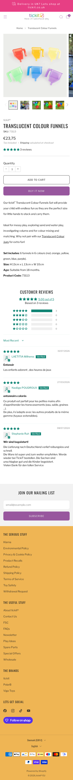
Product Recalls (12, 560)
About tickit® (11, 610)
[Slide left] (6, 105)
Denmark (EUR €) (34, 740)
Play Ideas (9, 641)
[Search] (61, 17)
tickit (6, 678)
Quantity (9, 163)
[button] (11, 149)
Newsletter (10, 634)
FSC (5, 622)
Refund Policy (11, 566)
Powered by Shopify (36, 771)
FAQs (6, 628)
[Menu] (5, 17)
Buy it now (36, 190)
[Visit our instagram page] (13, 711)
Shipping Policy (12, 572)
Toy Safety (9, 585)
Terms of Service (13, 579)
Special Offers (12, 653)
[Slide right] (66, 105)
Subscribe (36, 516)
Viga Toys (9, 690)
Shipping (24, 143)
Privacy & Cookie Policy (17, 554)
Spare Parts (10, 647)
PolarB (7, 684)
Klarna (7, 542)
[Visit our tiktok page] (21, 711)
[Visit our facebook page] (5, 711)
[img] (11, 351)
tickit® (6, 120)
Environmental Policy (16, 548)
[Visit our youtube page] (28, 711)
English (34, 746)
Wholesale (9, 659)
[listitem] (36, 6)
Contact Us (10, 616)
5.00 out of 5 (46, 299)
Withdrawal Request (15, 591)
